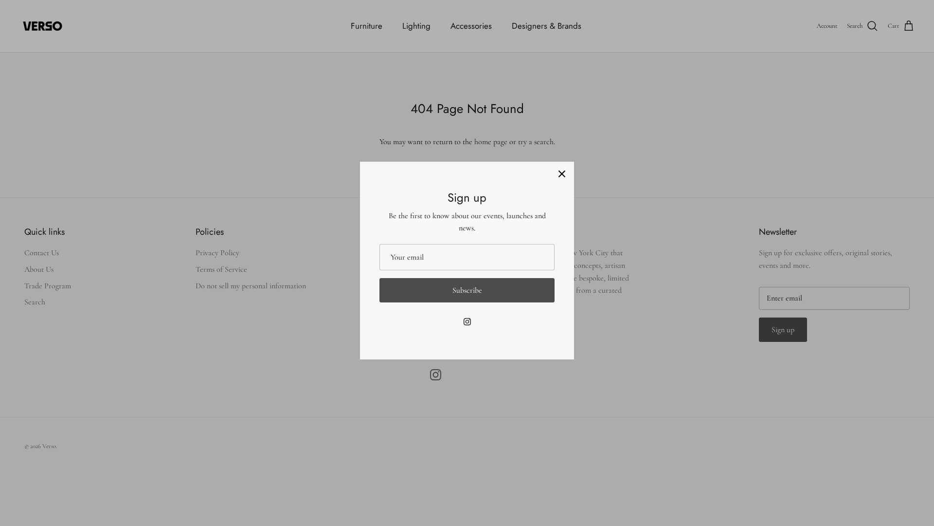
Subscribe (467, 290)
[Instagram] (467, 321)
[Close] (562, 174)
